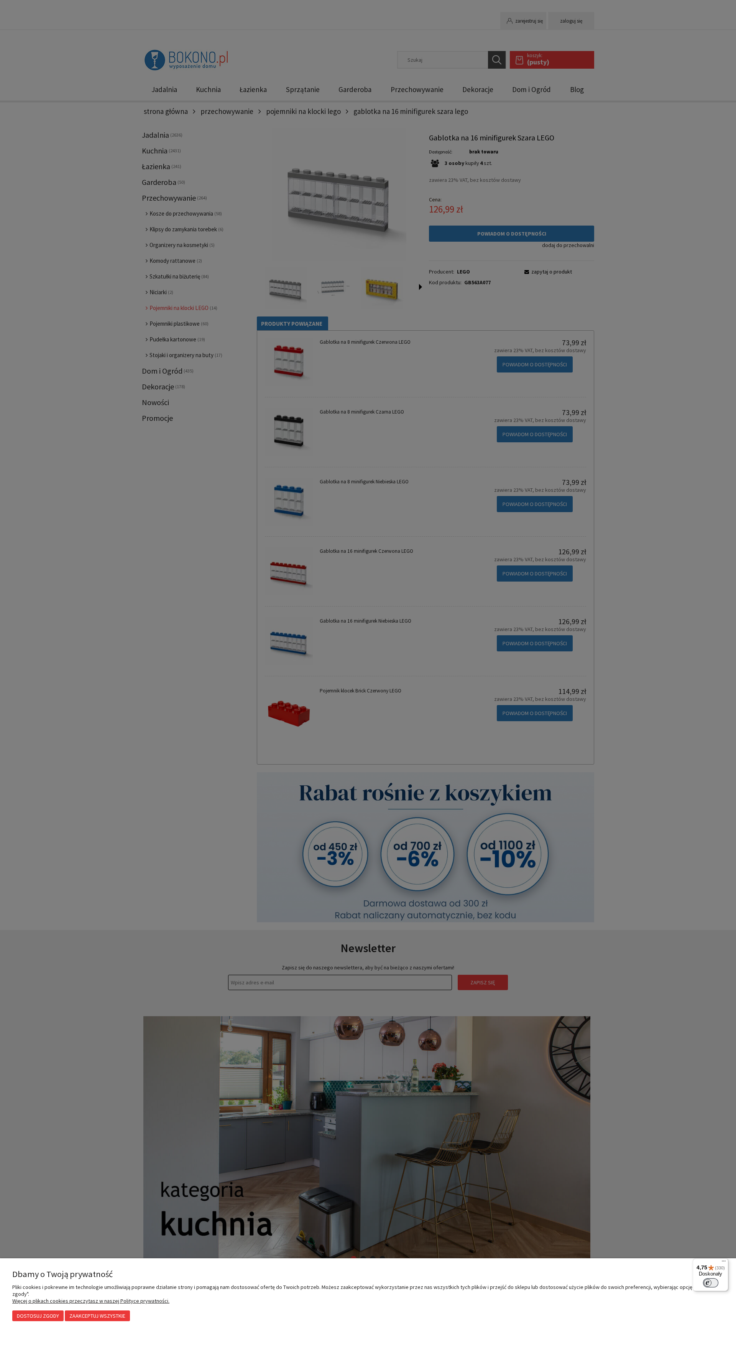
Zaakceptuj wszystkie (97, 1315)
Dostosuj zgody (38, 1315)
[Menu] (723, 1262)
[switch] (710, 1282)
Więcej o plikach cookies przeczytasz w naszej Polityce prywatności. (90, 1300)
